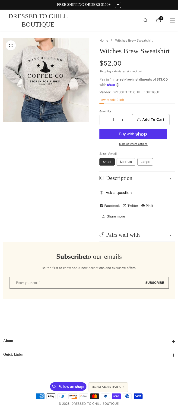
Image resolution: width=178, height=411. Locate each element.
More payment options (133, 143)
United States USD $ (106, 387)
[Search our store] (147, 20)
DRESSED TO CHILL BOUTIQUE (95, 403)
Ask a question (119, 192)
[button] (137, 234)
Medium (127, 163)
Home (103, 40)
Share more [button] (116, 216)
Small (107, 161)
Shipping (105, 71)
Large (145, 161)
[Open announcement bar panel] (118, 5)
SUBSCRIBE (154, 282)
